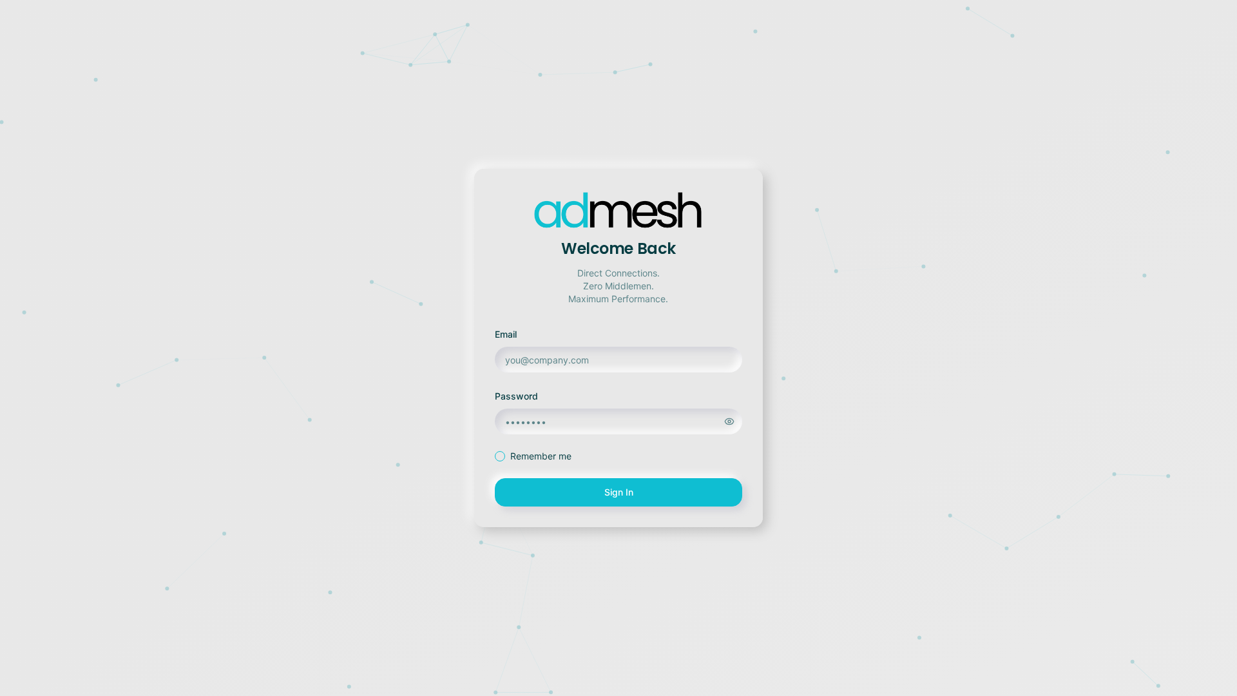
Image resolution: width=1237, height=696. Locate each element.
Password (516, 396)
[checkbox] (500, 456)
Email (506, 334)
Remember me (540, 455)
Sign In (618, 492)
